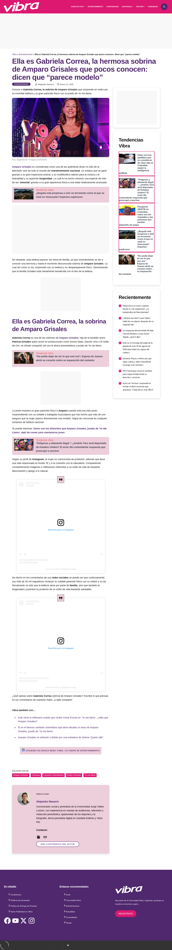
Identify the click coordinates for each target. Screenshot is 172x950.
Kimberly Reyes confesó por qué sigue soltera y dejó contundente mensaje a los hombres (137, 361)
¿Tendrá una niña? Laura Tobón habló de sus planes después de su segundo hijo (138, 321)
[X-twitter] (23, 920)
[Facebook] (7, 920)
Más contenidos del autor (58, 844)
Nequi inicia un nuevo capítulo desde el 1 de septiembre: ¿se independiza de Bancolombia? (136, 309)
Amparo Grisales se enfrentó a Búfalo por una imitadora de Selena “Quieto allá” (60, 737)
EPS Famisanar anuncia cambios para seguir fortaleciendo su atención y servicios (137, 374)
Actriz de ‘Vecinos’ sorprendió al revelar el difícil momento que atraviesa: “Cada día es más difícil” (138, 386)
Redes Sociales (74, 775)
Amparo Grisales (21, 166)
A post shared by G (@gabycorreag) (60, 569)
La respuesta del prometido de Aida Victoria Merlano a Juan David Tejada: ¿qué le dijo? (138, 333)
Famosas (36, 775)
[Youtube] (15, 920)
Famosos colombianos (53, 775)
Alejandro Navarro (46, 84)
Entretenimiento (26, 54)
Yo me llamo (90, 775)
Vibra (14, 54)
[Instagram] (31, 920)
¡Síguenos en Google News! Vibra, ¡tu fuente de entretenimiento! (62, 751)
